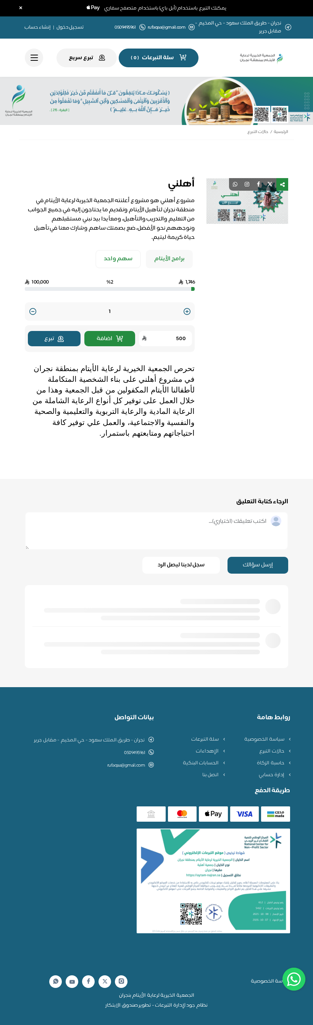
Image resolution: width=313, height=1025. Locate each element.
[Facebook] (88, 981)
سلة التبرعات (205, 739)
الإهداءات (208, 751)
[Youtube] (72, 981)
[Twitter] (105, 981)
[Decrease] (32, 312)
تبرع (49, 339)
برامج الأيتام (169, 259)
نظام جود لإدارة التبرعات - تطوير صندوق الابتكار (156, 1005)
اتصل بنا (211, 775)
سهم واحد (118, 259)
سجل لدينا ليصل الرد (181, 565)
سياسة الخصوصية (264, 739)
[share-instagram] (247, 184)
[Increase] (187, 312)
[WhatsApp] (55, 981)
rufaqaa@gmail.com (167, 28)
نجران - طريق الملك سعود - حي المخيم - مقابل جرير (89, 740)
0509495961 (134, 753)
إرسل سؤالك (258, 565)
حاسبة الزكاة (271, 763)
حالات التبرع (257, 132)
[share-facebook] (258, 184)
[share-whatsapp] (235, 184)
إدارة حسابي (272, 775)
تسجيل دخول (70, 27)
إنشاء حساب (37, 27)
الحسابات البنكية (201, 763)
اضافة (104, 339)
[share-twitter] (269, 184)
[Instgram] (121, 981)
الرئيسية (281, 132)
